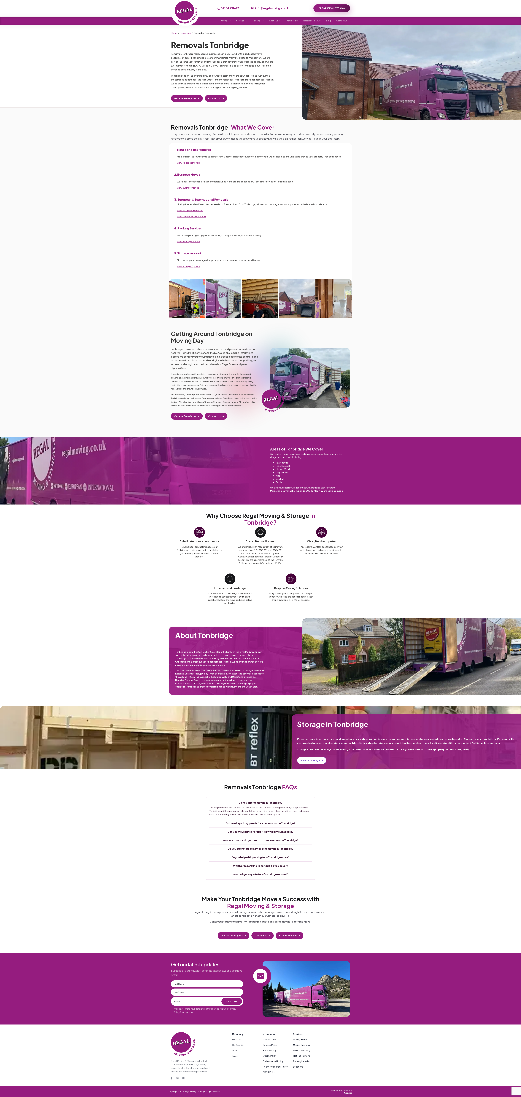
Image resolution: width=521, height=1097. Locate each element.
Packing (257, 20)
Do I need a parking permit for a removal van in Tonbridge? (260, 823)
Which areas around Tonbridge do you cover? (260, 865)
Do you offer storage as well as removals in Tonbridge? (260, 848)
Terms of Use (269, 1039)
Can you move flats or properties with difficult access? (260, 831)
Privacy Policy (269, 1050)
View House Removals (188, 162)
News (235, 1050)
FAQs (235, 1055)
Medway (318, 490)
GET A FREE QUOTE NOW (331, 8)
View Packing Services (188, 241)
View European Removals (190, 210)
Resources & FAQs (311, 20)
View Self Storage (310, 760)
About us (236, 1039)
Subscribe (231, 1001)
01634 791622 (229, 8)
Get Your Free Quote (185, 98)
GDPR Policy (269, 1072)
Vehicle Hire (292, 20)
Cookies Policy (270, 1045)
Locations (186, 32)
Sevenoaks (289, 490)
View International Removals (191, 216)
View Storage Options (188, 266)
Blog (328, 20)
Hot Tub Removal (301, 1055)
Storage (240, 20)
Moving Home (300, 1039)
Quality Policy (269, 1055)
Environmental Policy (273, 1061)
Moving (224, 20)
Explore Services (288, 935)
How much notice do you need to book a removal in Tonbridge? (260, 840)
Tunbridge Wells (304, 490)
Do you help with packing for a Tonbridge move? (260, 857)
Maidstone (276, 490)
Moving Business (301, 1045)
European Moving (301, 1050)
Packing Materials (301, 1061)
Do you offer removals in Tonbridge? (260, 802)
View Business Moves (188, 187)
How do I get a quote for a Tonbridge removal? (261, 874)
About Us (273, 20)
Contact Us (341, 20)
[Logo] (183, 1045)
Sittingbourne (335, 490)
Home (174, 32)
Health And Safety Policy (275, 1066)
